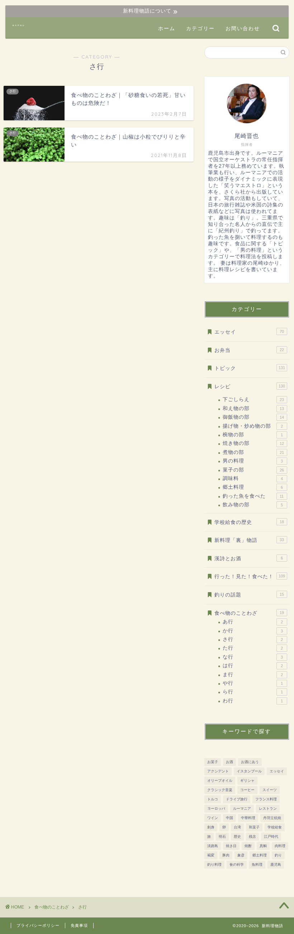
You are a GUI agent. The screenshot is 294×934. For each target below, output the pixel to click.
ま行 (253, 674)
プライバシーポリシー (38, 925)
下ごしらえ (253, 399)
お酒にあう (250, 762)
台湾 (237, 827)
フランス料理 (266, 799)
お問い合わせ (243, 28)
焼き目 (231, 846)
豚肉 (225, 855)
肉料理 (280, 846)
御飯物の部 (253, 417)
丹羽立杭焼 (272, 818)
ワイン (212, 818)
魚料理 (257, 864)
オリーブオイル (219, 780)
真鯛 (263, 846)
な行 (253, 657)
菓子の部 (253, 470)
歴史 (237, 836)
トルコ (212, 799)
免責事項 (79, 925)
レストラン (268, 808)
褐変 (210, 855)
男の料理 (253, 461)
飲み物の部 (253, 504)
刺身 (210, 827)
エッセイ (249, 332)
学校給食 (274, 827)
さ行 (253, 639)
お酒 (229, 762)
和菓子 (254, 827)
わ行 (253, 700)
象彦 (241, 855)
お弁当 (249, 350)
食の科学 (236, 864)
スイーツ (269, 790)
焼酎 (248, 846)
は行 (253, 665)
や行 (253, 683)
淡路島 (212, 846)
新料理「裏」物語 (249, 540)
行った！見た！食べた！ (249, 576)
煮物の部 (253, 452)
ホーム (166, 28)
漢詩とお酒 (248, 558)
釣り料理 (214, 864)
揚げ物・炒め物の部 (253, 426)
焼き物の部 (253, 443)
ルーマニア (242, 808)
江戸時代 (271, 836)
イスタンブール (249, 771)
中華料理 (248, 818)
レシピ (249, 386)
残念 (252, 836)
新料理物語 (19, 25)
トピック (249, 368)
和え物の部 (253, 408)
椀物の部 (253, 434)
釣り (278, 855)
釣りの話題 (249, 595)
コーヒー (247, 790)
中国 (229, 818)
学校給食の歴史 (249, 522)
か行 (253, 630)
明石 (222, 836)
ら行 (253, 691)
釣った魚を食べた (253, 496)
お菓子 (212, 762)
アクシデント (218, 771)
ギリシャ (247, 780)
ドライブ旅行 (236, 799)
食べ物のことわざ (249, 613)
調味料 (253, 478)
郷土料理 (253, 487)
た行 (253, 648)
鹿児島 (275, 864)
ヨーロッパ (216, 808)
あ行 (253, 621)
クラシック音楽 (219, 790)
